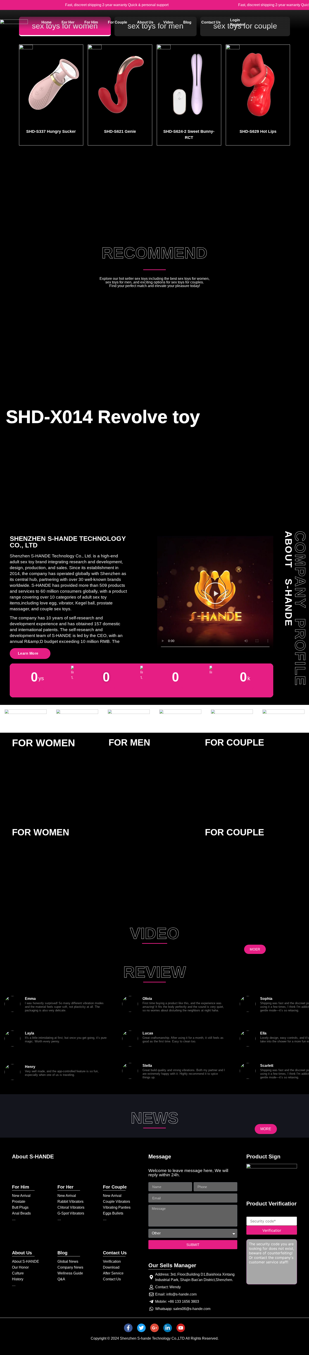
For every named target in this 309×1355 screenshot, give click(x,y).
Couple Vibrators (116, 1201)
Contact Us (112, 1279)
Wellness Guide (70, 1273)
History (17, 1279)
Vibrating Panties (117, 1207)
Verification (112, 1261)
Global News (67, 1261)
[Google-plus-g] (154, 1328)
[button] (215, 594)
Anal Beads (21, 1213)
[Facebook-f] (128, 1328)
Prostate (18, 1201)
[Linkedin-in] (167, 1328)
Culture (18, 1273)
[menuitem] (46, 22)
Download (111, 1267)
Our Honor (20, 1267)
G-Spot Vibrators (70, 1213)
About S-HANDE (25, 1261)
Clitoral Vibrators (70, 1207)
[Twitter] (141, 1328)
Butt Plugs (20, 1207)
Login (235, 20)
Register (237, 24)
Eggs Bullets (113, 1213)
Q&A (61, 1279)
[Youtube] (180, 1328)
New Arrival (21, 1196)
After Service (113, 1273)
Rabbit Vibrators (70, 1201)
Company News (70, 1267)
